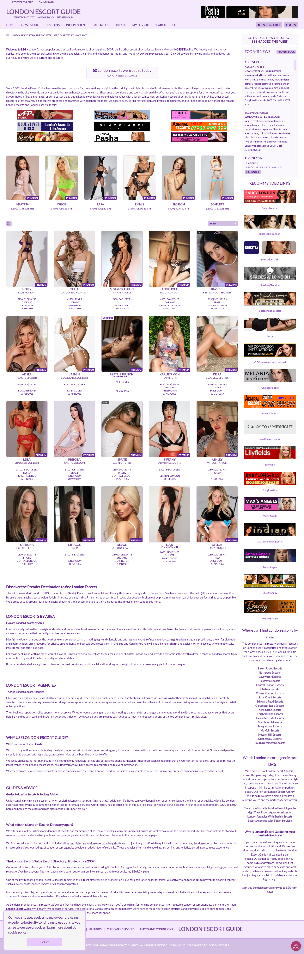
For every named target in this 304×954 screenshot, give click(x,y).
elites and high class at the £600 (51, 808)
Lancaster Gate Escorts (270, 718)
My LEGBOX (140, 25)
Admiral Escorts (169, 462)
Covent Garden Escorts (270, 693)
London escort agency (104, 750)
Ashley (217, 459)
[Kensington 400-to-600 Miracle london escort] (74, 514)
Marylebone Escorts (270, 726)
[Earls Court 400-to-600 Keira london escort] (217, 344)
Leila (27, 459)
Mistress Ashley (122, 289)
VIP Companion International (270, 362)
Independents (77, 25)
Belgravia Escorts (270, 680)
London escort (71, 750)
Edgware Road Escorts (270, 701)
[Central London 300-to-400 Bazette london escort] (217, 259)
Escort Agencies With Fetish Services (270, 820)
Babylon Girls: (254, 67)
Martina (22, 204)
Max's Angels (217, 547)
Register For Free (22, 2)
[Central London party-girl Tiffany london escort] (169, 429)
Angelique (170, 289)
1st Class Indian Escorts (269, 541)
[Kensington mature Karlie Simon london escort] (169, 344)
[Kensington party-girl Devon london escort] (122, 514)
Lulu (169, 544)
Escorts (53, 25)
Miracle (74, 544)
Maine (286, 133)
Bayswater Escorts (270, 676)
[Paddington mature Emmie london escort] (139, 178)
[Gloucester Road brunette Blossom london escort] (178, 178)
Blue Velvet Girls (217, 377)
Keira (217, 374)
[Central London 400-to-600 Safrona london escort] (27, 514)
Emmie (139, 204)
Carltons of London (74, 292)
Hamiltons (170, 377)
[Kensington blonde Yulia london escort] (74, 259)
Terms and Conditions (156, 929)
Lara (100, 204)
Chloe (61, 204)
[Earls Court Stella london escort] (217, 514)
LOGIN (291, 25)
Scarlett (217, 204)
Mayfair (11, 639)
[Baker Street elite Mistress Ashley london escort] (122, 259)
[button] (223, 223)
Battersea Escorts (270, 672)
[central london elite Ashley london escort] (217, 429)
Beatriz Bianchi (122, 374)
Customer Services (120, 929)
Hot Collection (26, 547)
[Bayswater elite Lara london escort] (100, 178)
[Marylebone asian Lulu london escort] (169, 514)
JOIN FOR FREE (269, 25)
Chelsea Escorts (269, 689)
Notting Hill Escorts (269, 734)
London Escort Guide (43, 12)
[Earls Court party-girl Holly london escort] (27, 259)
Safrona (27, 544)
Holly (26, 289)
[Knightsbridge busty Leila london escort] (27, 429)
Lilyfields (270, 464)
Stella (217, 544)
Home (10, 25)
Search (160, 25)
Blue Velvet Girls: (256, 112)
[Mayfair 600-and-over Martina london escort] (22, 178)
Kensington (135, 643)
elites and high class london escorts (83, 843)
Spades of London (27, 462)
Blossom (178, 204)
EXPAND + (252, 172)
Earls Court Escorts (270, 697)
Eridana (284, 79)
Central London (134, 654)
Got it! (45, 942)
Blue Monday (27, 292)
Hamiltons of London (270, 438)
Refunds (95, 929)
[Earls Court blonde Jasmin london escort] (74, 344)
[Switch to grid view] (9, 223)
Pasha (74, 547)
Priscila (74, 459)
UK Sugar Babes (122, 547)
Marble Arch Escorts (270, 722)
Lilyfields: (251, 163)
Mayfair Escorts (270, 730)
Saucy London (169, 292)
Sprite (122, 459)
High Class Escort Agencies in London (270, 812)
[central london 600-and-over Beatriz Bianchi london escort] (122, 344)
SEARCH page (140, 871)
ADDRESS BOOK (286, 51)
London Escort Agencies (30, 691)
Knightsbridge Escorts (270, 714)
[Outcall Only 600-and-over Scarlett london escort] (217, 178)
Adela (27, 374)
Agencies (101, 25)
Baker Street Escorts (270, 668)
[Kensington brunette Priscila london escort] (74, 429)
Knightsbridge (177, 639)
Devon (122, 544)
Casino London (74, 462)
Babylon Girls (122, 462)
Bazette (217, 289)
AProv (270, 336)
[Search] (173, 25)
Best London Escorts (217, 292)
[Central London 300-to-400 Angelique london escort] (169, 259)
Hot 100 (120, 25)
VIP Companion (217, 462)
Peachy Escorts (27, 377)
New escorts (31, 25)
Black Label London (74, 377)
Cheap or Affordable (256, 808)
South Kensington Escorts (270, 743)
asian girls (111, 843)
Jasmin (74, 374)
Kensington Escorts (270, 709)
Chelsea (118, 643)
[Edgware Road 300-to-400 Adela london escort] (27, 344)
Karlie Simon (170, 374)
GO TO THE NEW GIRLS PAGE (122, 75)
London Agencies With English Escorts (269, 816)
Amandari (255, 75)
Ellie (286, 87)
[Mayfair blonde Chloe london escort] (61, 178)
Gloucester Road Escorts (270, 705)
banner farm (46, 2)
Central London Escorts (270, 685)
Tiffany (170, 459)
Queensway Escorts (270, 738)
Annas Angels (122, 292)
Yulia (74, 289)
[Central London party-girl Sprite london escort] (122, 429)
